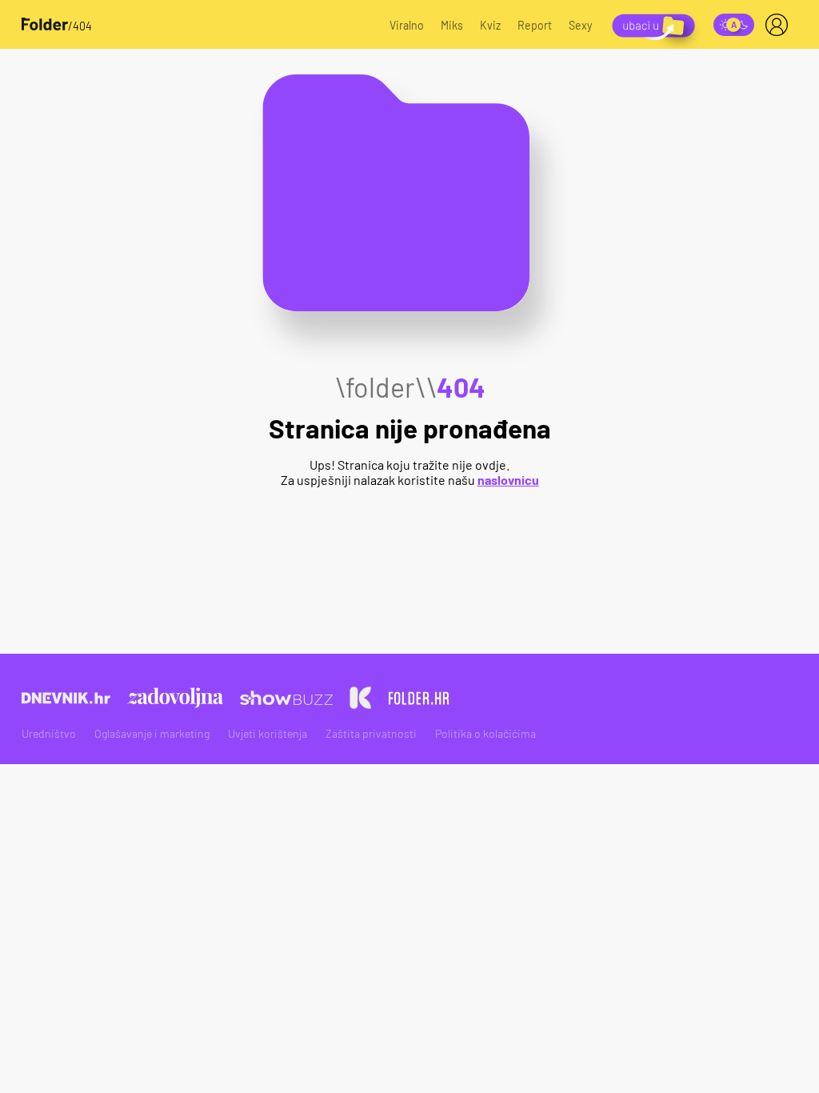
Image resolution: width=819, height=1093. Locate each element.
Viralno (407, 25)
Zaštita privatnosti (371, 733)
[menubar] (779, 25)
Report (534, 25)
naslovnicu (508, 479)
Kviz (490, 25)
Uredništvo (49, 733)
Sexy (581, 25)
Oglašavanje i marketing (152, 733)
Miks (452, 25)
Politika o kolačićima (485, 733)
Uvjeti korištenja (267, 733)
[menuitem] (779, 25)
